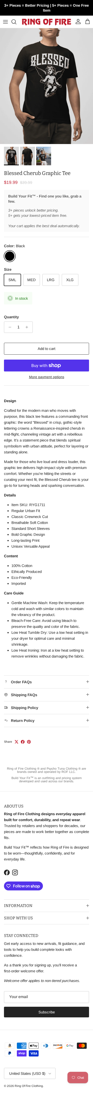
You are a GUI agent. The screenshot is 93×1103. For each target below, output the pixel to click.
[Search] (16, 21)
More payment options (46, 377)
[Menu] (5, 21)
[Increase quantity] (28, 327)
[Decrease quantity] (8, 327)
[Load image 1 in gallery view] (46, 86)
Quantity (11, 317)
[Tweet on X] (16, 742)
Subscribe (46, 1012)
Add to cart (46, 348)
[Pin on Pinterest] (29, 742)
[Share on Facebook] (23, 742)
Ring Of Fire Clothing (29, 1086)
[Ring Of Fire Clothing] (46, 21)
